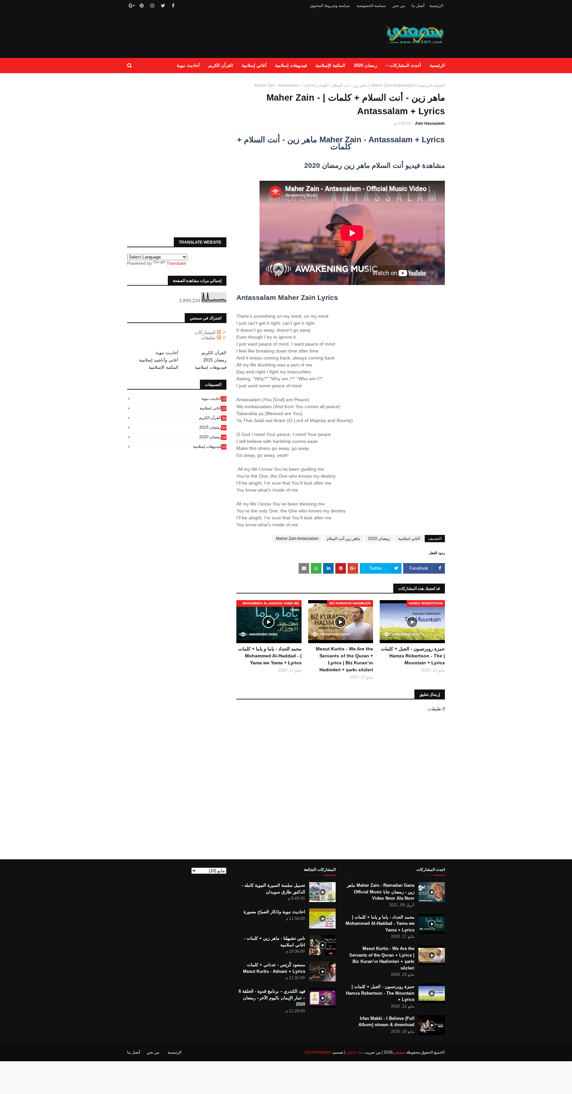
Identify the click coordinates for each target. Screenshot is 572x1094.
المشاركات (206, 332)
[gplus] (131, 5)
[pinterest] (141, 5)
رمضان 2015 (214, 359)
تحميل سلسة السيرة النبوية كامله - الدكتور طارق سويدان (273, 888)
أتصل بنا (417, 5)
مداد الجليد (354, 1052)
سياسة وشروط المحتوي (330, 5)
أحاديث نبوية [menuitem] (188, 65)
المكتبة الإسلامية (163, 367)
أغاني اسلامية (409, 538)
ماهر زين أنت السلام (343, 538)
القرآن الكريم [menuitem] (220, 65)
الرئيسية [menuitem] (437, 65)
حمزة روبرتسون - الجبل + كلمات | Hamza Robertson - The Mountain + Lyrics (413, 655)
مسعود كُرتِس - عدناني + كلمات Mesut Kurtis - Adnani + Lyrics (274, 968)
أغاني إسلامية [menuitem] (254, 65)
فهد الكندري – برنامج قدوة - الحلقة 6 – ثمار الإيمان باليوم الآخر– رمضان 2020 (272, 998)
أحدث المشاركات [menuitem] (405, 65)
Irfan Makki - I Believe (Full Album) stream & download (386, 1021)
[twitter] (163, 5)
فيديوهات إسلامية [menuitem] (291, 65)
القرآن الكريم (214, 352)
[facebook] (173, 5)
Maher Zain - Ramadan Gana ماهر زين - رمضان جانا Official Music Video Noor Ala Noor (380, 892)
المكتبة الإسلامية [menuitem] (330, 65)
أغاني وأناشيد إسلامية (158, 359)
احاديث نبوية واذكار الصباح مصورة (274, 911)
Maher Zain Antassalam (392, 85)
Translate (176, 263)
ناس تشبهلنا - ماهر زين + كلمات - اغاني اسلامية (274, 941)
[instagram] (152, 5)
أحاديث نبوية (167, 352)
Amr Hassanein (430, 123)
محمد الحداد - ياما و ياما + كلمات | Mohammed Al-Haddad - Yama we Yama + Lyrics (270, 655)
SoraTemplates (318, 1052)
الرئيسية (436, 5)
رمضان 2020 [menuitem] (365, 65)
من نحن (398, 5)
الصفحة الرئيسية (431, 85)
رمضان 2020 (379, 538)
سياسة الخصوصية (371, 5)
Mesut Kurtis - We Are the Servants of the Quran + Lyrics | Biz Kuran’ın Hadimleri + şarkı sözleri (344, 659)
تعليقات (209, 337)
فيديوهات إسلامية (210, 367)
